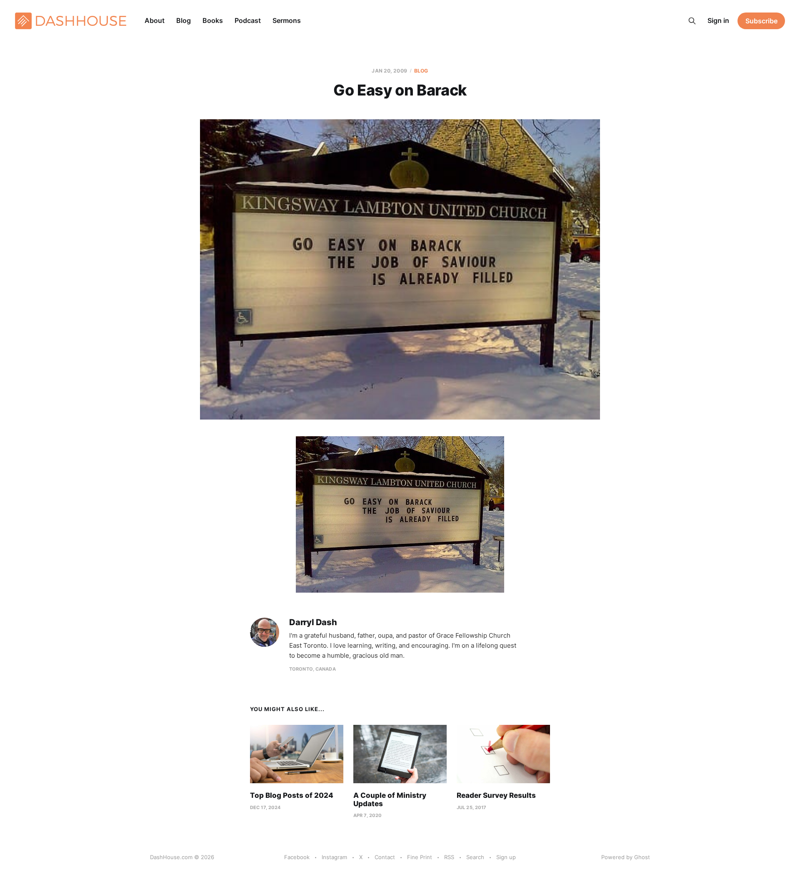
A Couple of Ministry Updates (389, 799)
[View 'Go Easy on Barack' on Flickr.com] (400, 514)
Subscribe (761, 21)
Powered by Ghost (625, 857)
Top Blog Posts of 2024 (291, 795)
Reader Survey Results (496, 795)
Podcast (248, 20)
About (155, 20)
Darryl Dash (313, 622)
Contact (385, 857)
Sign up (506, 857)
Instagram (334, 857)
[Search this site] (692, 21)
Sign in (718, 20)
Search (475, 857)
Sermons (286, 20)
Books (212, 20)
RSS (449, 857)
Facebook (297, 857)
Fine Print (419, 857)
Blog (183, 20)
